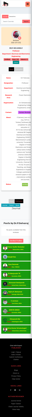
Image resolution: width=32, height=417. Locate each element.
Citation (16, 359)
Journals (5, 16)
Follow (16, 62)
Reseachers (12, 16)
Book (17, 205)
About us (16, 373)
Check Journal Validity (16, 406)
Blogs (16, 370)
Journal (4, 205)
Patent (11, 205)
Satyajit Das (11, 257)
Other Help (16, 409)
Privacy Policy (16, 376)
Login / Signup (16, 352)
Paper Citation (16, 404)
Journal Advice (16, 401)
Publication (19, 69)
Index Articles (16, 354)
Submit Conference (16, 357)
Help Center (16, 379)
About (11, 69)
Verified (25, 184)
